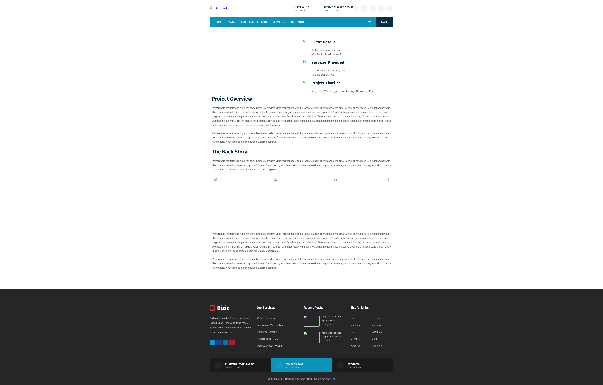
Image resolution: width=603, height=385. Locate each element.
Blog (374, 338)
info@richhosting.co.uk (338, 6)
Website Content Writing (269, 345)
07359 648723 (302, 6)
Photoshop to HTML (267, 338)
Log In (384, 22)
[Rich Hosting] (219, 8)
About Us (377, 331)
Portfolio (376, 318)
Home (354, 318)
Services (376, 325)
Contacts (356, 325)
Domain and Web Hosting (270, 325)
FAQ (353, 331)
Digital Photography (267, 331)
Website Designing (266, 318)
